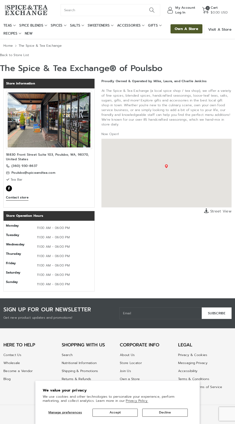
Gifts (153, 25)
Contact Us (12, 355)
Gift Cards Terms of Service (200, 387)
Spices (57, 25)
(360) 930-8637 (24, 166)
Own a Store (130, 379)
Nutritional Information (79, 363)
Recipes (10, 33)
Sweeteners (99, 25)
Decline (165, 412)
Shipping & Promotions (80, 371)
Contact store (17, 197)
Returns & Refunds (76, 379)
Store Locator (131, 363)
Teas (7, 25)
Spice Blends (31, 25)
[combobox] (110, 10)
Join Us (125, 371)
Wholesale (11, 363)
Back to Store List (14, 55)
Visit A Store (220, 29)
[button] (215, 10)
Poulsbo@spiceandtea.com (33, 173)
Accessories (129, 25)
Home (8, 45)
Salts (75, 25)
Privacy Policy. (137, 400)
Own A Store (186, 29)
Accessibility (188, 371)
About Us (127, 355)
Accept (115, 412)
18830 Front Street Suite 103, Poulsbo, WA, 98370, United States (47, 156)
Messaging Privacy (193, 363)
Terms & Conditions (193, 379)
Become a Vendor (18, 371)
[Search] (152, 10)
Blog (7, 379)
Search (67, 355)
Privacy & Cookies (192, 355)
